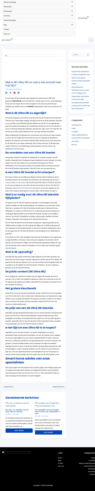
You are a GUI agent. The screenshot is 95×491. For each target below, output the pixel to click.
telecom (74, 144)
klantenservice (35, 373)
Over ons (61, 466)
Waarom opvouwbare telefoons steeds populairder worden (81, 81)
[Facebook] (6, 93)
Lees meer (19, 430)
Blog (59, 460)
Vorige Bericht (7, 387)
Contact (60, 463)
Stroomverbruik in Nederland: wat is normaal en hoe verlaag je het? (80, 90)
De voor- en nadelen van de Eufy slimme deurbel (17, 411)
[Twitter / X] (10, 93)
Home (60, 458)
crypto (74, 128)
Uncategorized (76, 125)
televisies (47, 101)
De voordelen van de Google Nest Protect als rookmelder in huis (47, 411)
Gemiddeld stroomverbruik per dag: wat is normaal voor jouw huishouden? (81, 105)
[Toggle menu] (71, 6)
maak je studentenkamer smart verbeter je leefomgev (87, 466)
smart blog (17, 89)
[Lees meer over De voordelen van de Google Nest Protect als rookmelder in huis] (48, 404)
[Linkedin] (18, 93)
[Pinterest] (14, 93)
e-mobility (75, 131)
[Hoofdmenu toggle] (91, 40)
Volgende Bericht (59, 387)
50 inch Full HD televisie (24, 188)
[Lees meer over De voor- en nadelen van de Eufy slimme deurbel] (19, 404)
